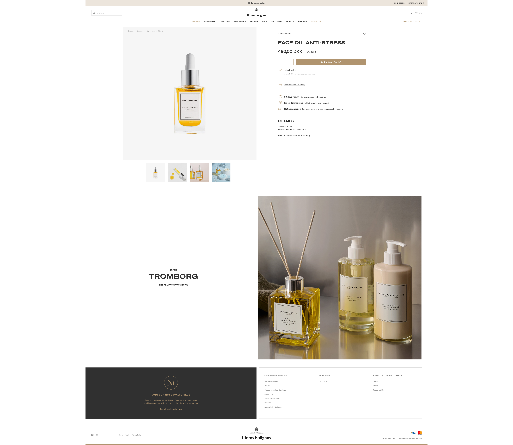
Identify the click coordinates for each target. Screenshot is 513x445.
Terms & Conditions (272, 398)
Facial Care (151, 31)
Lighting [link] (225, 21)
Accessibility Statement (274, 407)
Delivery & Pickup (271, 381)
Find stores (400, 3)
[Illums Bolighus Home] (256, 12)
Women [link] (254, 21)
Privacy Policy (137, 435)
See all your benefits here (171, 409)
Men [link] (264, 21)
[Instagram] (97, 435)
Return (267, 386)
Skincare (140, 31)
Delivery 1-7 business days (256, 3)
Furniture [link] (210, 21)
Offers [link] (196, 21)
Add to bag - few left (331, 62)
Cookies (268, 403)
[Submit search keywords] (94, 13)
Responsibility (378, 390)
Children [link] (276, 21)
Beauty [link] (290, 21)
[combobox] (107, 13)
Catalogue (323, 381)
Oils (160, 31)
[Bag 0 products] (420, 12)
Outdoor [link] (316, 21)
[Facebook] (92, 435)
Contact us (269, 394)
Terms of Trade (124, 435)
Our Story (376, 381)
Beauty (131, 31)
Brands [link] (302, 21)
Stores (375, 386)
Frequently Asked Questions (275, 390)
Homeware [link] (240, 21)
